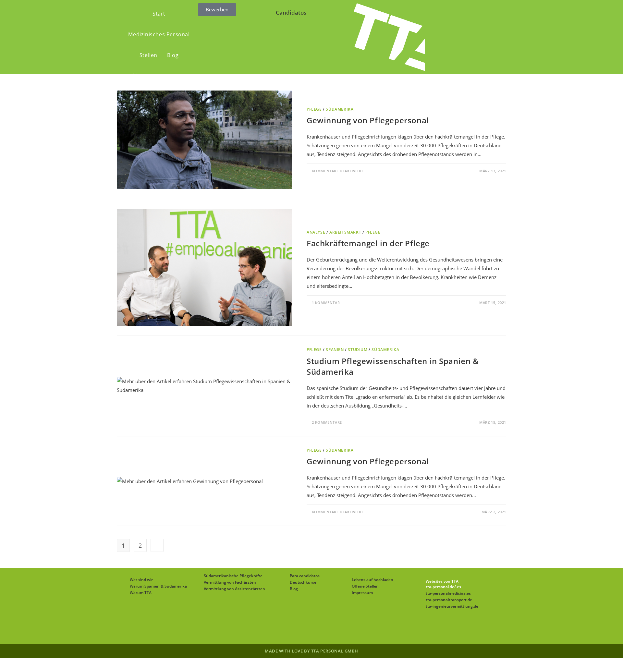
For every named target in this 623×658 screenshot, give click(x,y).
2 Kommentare (327, 422)
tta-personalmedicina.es (448, 593)
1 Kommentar (326, 302)
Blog (294, 588)
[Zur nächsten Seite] (157, 545)
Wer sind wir (141, 579)
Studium (357, 349)
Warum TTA (141, 592)
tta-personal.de (440, 587)
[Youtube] (350, 627)
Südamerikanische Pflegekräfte (233, 576)
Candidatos (291, 12)
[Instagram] (304, 627)
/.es (457, 587)
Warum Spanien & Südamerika (158, 586)
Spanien (335, 349)
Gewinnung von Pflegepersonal (368, 120)
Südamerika (339, 109)
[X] (272, 627)
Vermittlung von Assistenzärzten (234, 588)
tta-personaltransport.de (449, 600)
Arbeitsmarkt (345, 232)
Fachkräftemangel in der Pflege (368, 243)
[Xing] (335, 627)
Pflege (314, 109)
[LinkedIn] (319, 627)
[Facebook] (288, 627)
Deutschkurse (303, 582)
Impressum (362, 592)
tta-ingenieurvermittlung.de (452, 606)
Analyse (316, 232)
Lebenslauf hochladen (372, 579)
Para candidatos (305, 576)
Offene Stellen (365, 586)
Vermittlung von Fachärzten (230, 582)
